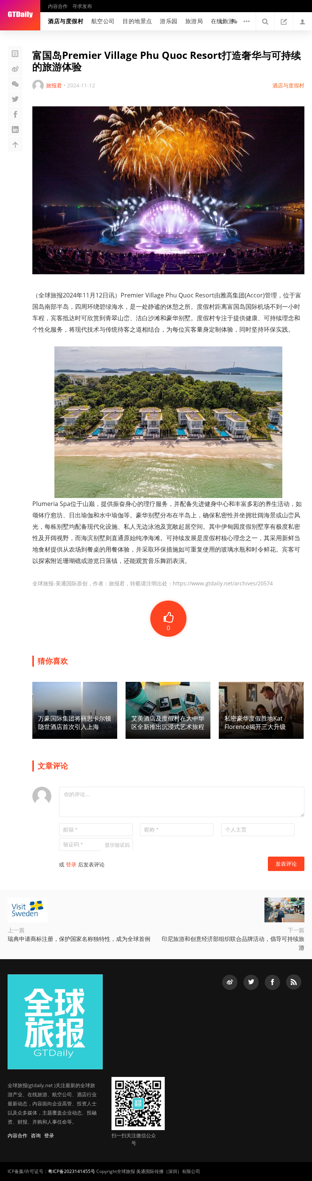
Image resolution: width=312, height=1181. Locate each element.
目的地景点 (137, 21)
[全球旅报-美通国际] (20, 15)
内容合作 (58, 6)
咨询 (36, 1135)
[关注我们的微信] (234, 21)
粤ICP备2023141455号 (71, 1171)
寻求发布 (82, 6)
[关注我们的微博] (222, 21)
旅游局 (194, 21)
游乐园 (169, 21)
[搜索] (265, 21)
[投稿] (284, 21)
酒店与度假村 (66, 21)
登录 (71, 864)
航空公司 (103, 21)
